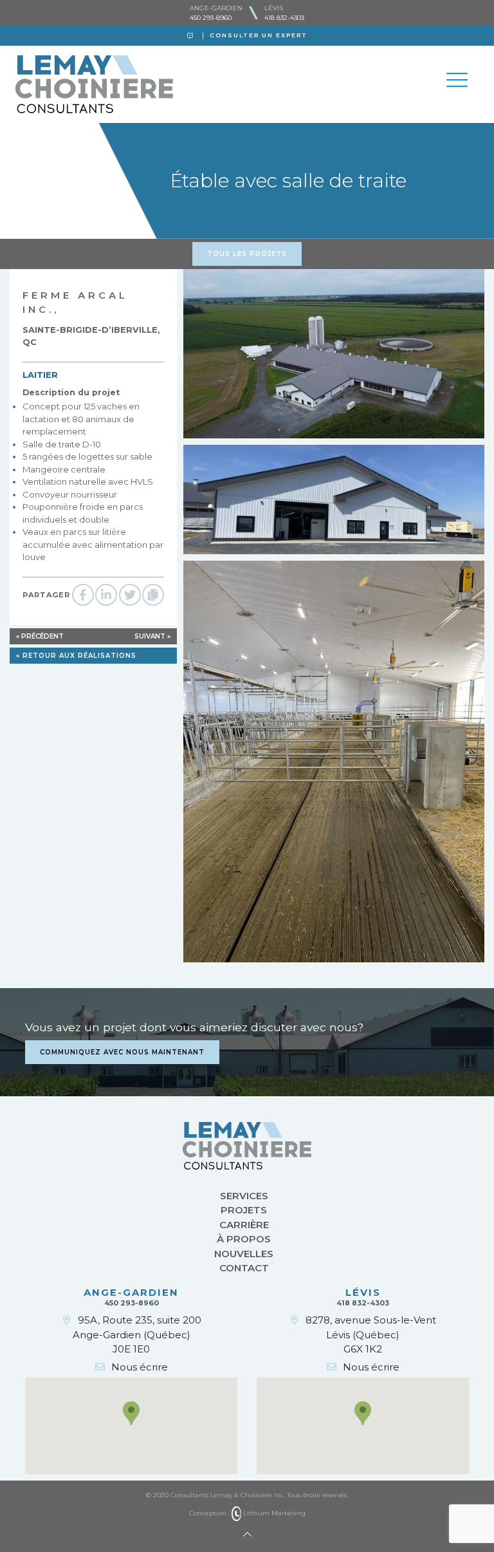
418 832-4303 (284, 18)
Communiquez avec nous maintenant (122, 1052)
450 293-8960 (211, 18)
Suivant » (152, 636)
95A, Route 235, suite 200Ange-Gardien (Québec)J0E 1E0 (137, 1334)
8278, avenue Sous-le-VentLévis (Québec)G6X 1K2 (371, 1334)
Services (244, 1196)
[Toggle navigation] (456, 81)
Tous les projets (247, 254)
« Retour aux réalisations (76, 655)
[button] (131, 1413)
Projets (244, 1210)
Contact (244, 1268)
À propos (244, 1239)
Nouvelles (243, 1254)
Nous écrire (139, 1367)
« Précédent (40, 636)
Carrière (244, 1225)
